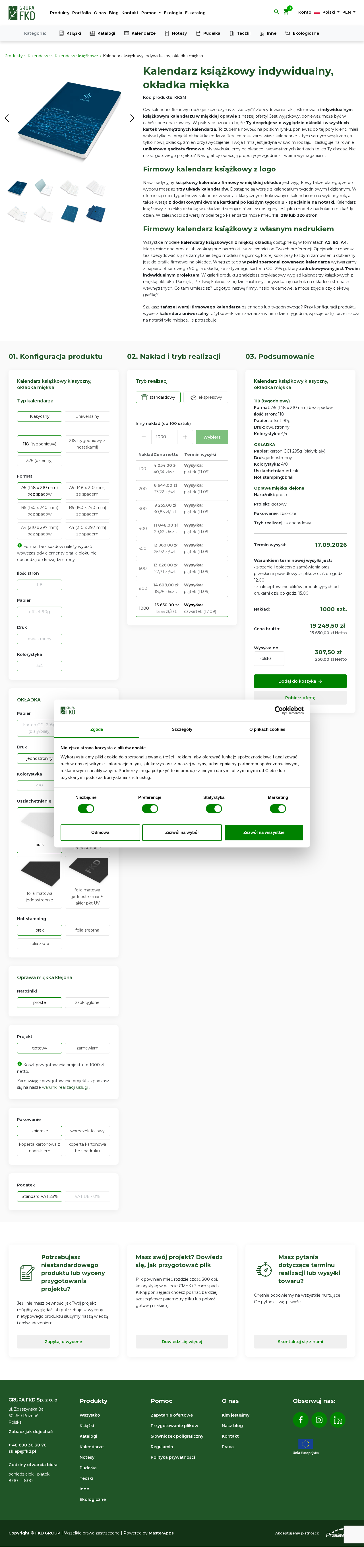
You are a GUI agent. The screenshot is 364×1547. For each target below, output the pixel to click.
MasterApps (161, 1533)
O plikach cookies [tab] (267, 729)
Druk (22, 627)
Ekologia (173, 12)
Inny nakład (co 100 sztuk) (163, 423)
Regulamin (162, 1446)
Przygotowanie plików (174, 1425)
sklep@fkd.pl (22, 1451)
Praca (228, 1446)
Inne (271, 33)
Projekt (24, 1036)
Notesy (179, 33)
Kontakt (129, 12)
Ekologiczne (306, 33)
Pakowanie (29, 1119)
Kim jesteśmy (235, 1415)
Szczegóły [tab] (182, 729)
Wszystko (90, 1415)
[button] (276, 14)
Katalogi (106, 33)
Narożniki (27, 991)
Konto (304, 12)
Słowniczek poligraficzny (177, 1436)
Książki (74, 33)
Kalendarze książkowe (76, 55)
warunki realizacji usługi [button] (65, 1087)
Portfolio (81, 12)
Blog (114, 12)
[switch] (150, 808)
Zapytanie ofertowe (172, 1415)
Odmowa (100, 832)
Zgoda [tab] (96, 729)
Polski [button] (328, 12)
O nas (100, 12)
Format (24, 476)
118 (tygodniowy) (39, 444)
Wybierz (212, 437)
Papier (24, 600)
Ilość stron (28, 573)
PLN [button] (347, 12)
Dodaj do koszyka (300, 681)
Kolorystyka (29, 654)
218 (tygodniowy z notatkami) (87, 444)
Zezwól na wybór (182, 832)
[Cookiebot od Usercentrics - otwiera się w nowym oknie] (279, 710)
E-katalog (195, 12)
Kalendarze (144, 33)
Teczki (244, 33)
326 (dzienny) (39, 460)
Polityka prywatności (173, 1457)
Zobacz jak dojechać (31, 1431)
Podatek (26, 1185)
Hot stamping (31, 918)
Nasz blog (232, 1425)
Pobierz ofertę (300, 697)
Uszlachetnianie (34, 801)
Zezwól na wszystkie (263, 832)
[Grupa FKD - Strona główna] (22, 13)
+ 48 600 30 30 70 (28, 1445)
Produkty (59, 12)
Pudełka (211, 33)
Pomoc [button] (149, 12)
